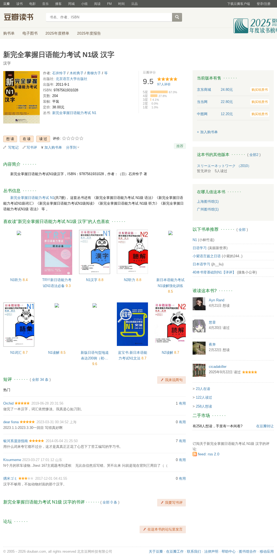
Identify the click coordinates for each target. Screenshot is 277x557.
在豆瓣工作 (175, 551)
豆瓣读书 (22, 17)
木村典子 (77, 73)
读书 (19, 4)
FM (109, 4)
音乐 (45, 4)
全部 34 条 (40, 380)
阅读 (97, 4)
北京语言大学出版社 (71, 79)
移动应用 (267, 551)
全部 (242, 230)
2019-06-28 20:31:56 (47, 403)
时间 (121, 4)
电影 (32, 4)
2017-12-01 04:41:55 (51, 478)
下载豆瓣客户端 (238, 4)
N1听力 (16, 280)
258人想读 (204, 406)
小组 (84, 4)
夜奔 (212, 344)
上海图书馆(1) (208, 201)
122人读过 (204, 397)
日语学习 (200, 248)
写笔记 (13, 147)
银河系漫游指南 (15, 441)
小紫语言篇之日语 (207, 256)
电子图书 (30, 33)
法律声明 (211, 551)
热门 (6, 390)
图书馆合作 (247, 551)
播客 (58, 4)
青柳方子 (94, 73)
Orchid (8, 403)
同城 (71, 4)
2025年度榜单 (57, 33)
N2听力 (130, 280)
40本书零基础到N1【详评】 (214, 272)
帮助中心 (229, 551)
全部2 (253, 155)
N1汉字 (92, 280)
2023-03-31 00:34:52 (52, 422)
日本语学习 (201, 264)
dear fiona (11, 422)
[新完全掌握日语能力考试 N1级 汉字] (21, 98)
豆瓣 (6, 4)
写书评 (32, 147)
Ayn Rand (216, 300)
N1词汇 (16, 353)
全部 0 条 (110, 502)
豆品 (134, 4)
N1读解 (54, 353)
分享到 (71, 147)
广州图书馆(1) (208, 209)
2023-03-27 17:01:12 (38, 460)
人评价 (164, 84)
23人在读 (203, 389)
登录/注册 (264, 4)
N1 (195, 240)
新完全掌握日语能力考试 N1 (74, 113)
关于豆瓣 (156, 551)
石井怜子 (59, 73)
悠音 (212, 322)
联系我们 (194, 551)
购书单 (9, 33)
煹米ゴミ (10, 478)
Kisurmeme (12, 460)
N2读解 (168, 353)
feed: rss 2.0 (208, 454)
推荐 (179, 146)
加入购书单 (53, 147)
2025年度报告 (89, 33)
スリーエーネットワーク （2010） (224, 166)
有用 (182, 403)
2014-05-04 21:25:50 (62, 441)
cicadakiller (217, 367)
